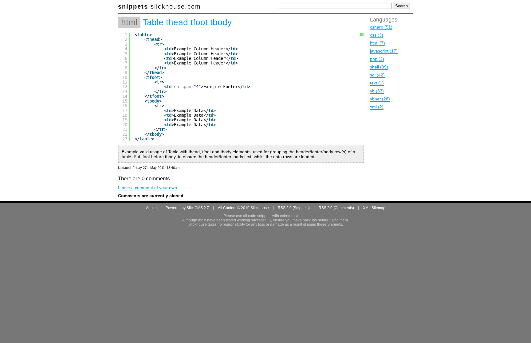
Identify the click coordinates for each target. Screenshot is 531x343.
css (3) (376, 35)
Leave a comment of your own (147, 187)
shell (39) (379, 66)
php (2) (377, 59)
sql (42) (377, 74)
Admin (151, 208)
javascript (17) (384, 51)
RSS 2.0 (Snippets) (294, 208)
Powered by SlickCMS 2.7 (187, 208)
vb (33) (377, 90)
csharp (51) (381, 27)
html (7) (377, 43)
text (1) (377, 82)
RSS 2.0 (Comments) (336, 208)
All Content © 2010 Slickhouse (243, 208)
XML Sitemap (374, 208)
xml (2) (377, 106)
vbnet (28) (380, 98)
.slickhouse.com (159, 6)
